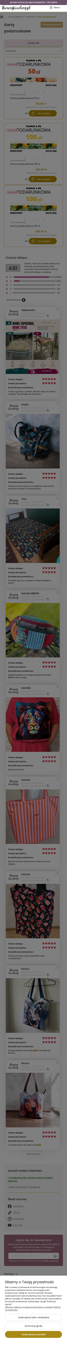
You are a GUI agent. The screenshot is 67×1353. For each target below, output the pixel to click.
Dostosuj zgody (33, 1326)
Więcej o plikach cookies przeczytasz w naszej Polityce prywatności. (33, 1308)
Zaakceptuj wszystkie (34, 1334)
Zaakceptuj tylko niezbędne (33, 1317)
